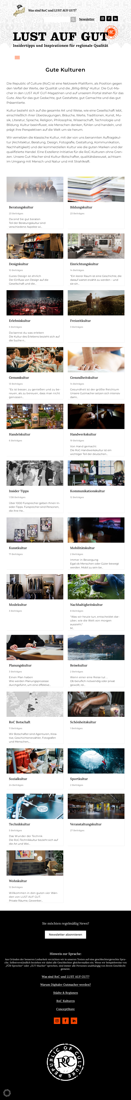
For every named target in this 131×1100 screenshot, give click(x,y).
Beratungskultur (21, 207)
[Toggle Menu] (17, 57)
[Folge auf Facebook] (109, 18)
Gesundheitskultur (84, 378)
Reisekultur (78, 665)
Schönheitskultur (83, 722)
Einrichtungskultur (84, 264)
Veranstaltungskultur (86, 824)
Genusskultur (19, 378)
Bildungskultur (81, 207)
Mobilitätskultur (82, 548)
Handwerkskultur (83, 434)
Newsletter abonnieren (65, 934)
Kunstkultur (18, 548)
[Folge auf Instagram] (102, 18)
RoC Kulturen (65, 1001)
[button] (7, 1093)
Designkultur (18, 264)
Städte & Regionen (65, 993)
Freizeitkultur (80, 321)
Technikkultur (19, 824)
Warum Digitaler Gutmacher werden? (65, 984)
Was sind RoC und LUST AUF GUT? (52, 10)
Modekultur (18, 605)
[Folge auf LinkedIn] (115, 18)
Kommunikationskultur (87, 491)
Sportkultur (79, 779)
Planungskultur (20, 665)
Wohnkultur (18, 881)
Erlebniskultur (20, 321)
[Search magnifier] (73, 19)
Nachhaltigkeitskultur (86, 605)
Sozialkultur (18, 779)
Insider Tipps (19, 491)
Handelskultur (19, 434)
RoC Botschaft (19, 722)
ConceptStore (65, 1009)
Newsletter (86, 19)
